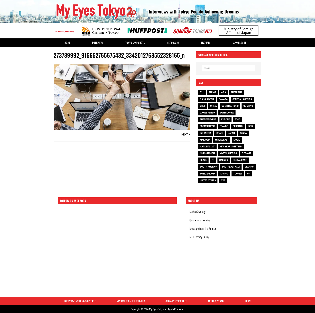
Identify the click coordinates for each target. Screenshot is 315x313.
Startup (249, 167)
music (237, 140)
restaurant (240, 160)
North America (228, 153)
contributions (229, 106)
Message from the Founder (203, 228)
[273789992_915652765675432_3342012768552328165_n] (122, 127)
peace (203, 160)
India (250, 126)
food (237, 119)
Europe (225, 119)
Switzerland (207, 173)
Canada (223, 99)
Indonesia (205, 133)
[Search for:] (228, 68)
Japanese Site (239, 42)
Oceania (246, 153)
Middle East (222, 140)
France (224, 126)
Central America (242, 99)
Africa (212, 92)
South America (208, 167)
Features (206, 42)
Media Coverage (197, 211)
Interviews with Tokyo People (80, 301)
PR (213, 160)
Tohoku (224, 173)
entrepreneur (208, 119)
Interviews (98, 42)
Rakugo (223, 160)
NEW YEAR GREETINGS (231, 146)
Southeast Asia (231, 167)
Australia (236, 92)
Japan (231, 133)
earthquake (227, 112)
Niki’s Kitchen (207, 153)
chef (202, 106)
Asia (223, 92)
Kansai (243, 133)
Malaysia (205, 140)
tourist (237, 173)
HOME (67, 42)
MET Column (173, 42)
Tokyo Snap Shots (135, 42)
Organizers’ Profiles (199, 220)
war (223, 180)
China (213, 106)
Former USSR (207, 126)
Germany (238, 126)
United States (208, 180)
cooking (248, 106)
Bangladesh (207, 99)
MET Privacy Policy (199, 237)
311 (202, 92)
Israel (219, 133)
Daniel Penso (207, 112)
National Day (207, 146)
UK (248, 173)
